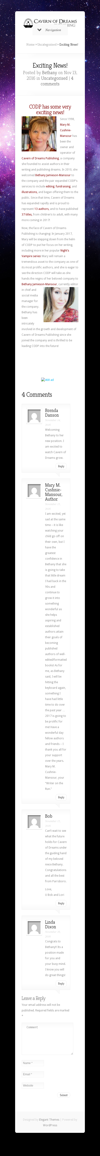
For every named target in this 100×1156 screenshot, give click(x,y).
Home (30, 44)
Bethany (49, 73)
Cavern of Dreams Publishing (40, 158)
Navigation (53, 29)
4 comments (57, 81)
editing (50, 186)
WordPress (50, 1125)
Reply (61, 466)
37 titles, (27, 214)
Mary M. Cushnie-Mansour (66, 130)
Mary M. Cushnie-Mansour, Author (53, 492)
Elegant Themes (49, 1119)
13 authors (41, 209)
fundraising (62, 186)
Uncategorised (47, 44)
